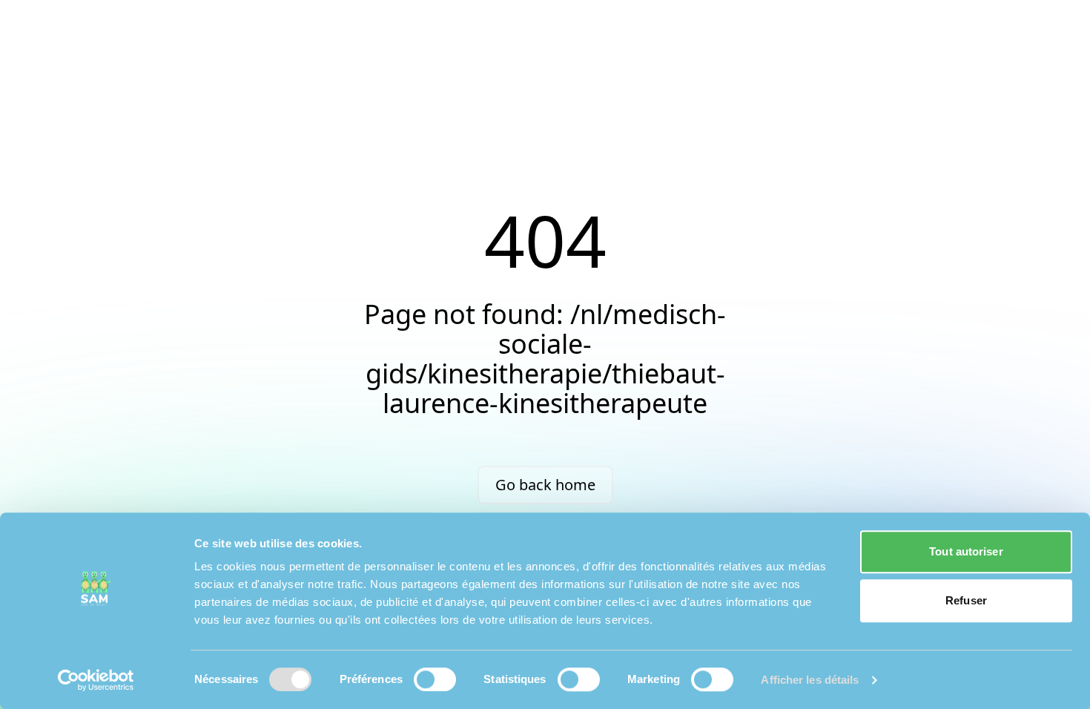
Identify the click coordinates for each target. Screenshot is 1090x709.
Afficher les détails (810, 679)
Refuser (966, 600)
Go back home (545, 485)
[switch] (435, 679)
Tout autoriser (966, 551)
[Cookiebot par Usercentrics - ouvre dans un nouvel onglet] (96, 680)
